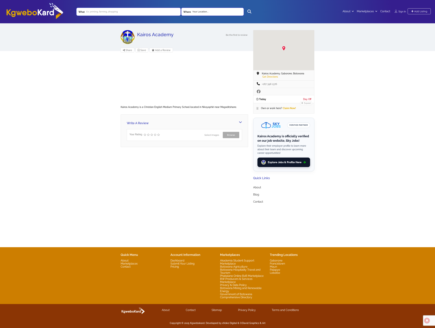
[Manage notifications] (427, 320)
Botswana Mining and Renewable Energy (241, 289)
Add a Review (162, 50)
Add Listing (420, 11)
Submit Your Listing (182, 263)
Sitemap (217, 310)
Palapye (275, 269)
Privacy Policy (247, 310)
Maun (273, 266)
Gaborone (276, 260)
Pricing (174, 266)
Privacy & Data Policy (233, 285)
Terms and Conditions (285, 310)
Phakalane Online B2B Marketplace (242, 275)
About (346, 11)
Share (128, 50)
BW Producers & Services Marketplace (236, 280)
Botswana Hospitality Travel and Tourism (240, 271)
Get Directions (270, 76)
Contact (385, 11)
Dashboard (177, 260)
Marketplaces (365, 11)
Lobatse (275, 272)
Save (143, 50)
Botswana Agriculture (233, 266)
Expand (307, 103)
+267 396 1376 (269, 84)
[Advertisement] (184, 81)
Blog (256, 194)
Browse (231, 135)
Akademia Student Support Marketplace (237, 262)
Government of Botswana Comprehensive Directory (236, 296)
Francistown (277, 263)
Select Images (211, 135)
